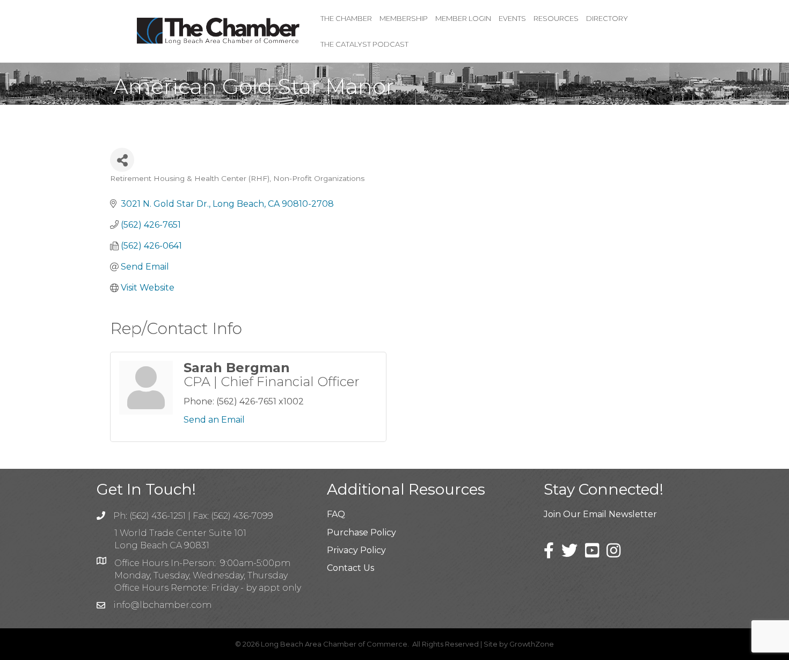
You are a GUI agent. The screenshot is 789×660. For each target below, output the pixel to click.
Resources (556, 18)
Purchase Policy (361, 532)
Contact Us (350, 568)
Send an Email (214, 420)
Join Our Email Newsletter (600, 514)
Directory (607, 18)
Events (512, 18)
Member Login (463, 18)
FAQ (336, 514)
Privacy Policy (356, 550)
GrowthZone (531, 644)
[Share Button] (122, 160)
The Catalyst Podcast (364, 44)
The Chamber (346, 18)
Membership (403, 18)
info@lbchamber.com (162, 605)
